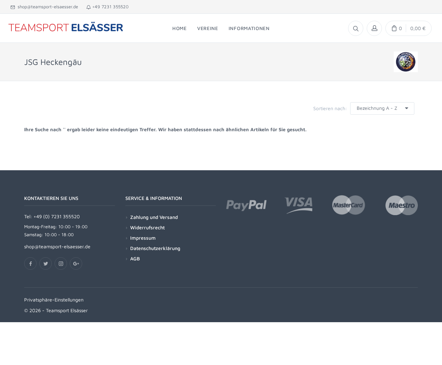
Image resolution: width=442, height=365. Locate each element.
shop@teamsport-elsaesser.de (46, 6)
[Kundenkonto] (374, 28)
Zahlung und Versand (154, 217)
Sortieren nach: (330, 108)
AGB (135, 258)
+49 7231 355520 (109, 6)
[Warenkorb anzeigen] (408, 28)
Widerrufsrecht (147, 227)
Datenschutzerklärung (155, 248)
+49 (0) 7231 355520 (56, 216)
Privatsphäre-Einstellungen (54, 299)
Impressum (143, 238)
